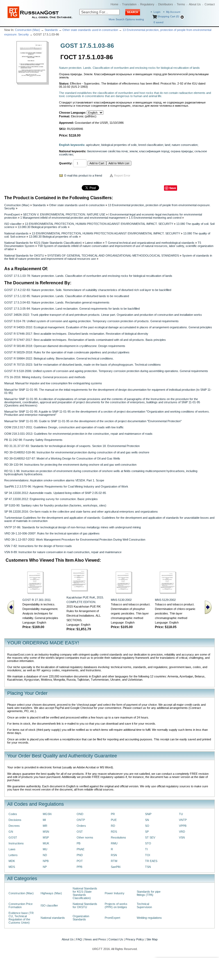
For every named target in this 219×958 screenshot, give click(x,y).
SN (147, 819)
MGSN (47, 814)
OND (80, 814)
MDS (12, 866)
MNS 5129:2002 (165, 599)
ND (45, 855)
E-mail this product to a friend (83, 175)
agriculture (93, 144)
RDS (114, 831)
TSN (148, 866)
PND (80, 855)
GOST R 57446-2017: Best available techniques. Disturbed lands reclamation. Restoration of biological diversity (76, 333)
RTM (114, 861)
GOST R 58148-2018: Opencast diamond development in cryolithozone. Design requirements (64, 346)
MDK (12, 861)
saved (158, 22)
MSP (46, 837)
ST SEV (150, 837)
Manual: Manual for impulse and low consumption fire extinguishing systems (53, 383)
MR (45, 825)
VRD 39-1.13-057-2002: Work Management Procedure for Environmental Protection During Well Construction (74, 539)
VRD (182, 831)
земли (133, 151)
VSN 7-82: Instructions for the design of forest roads (38, 546)
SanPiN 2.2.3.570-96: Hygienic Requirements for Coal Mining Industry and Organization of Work (66, 486)
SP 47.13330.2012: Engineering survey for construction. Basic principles (51, 499)
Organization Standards (81, 918)
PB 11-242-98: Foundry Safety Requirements (33, 439)
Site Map (152, 939)
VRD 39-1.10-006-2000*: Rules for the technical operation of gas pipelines (52, 533)
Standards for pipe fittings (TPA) (149, 893)
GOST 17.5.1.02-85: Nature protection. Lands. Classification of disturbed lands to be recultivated (66, 296)
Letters (13, 855)
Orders (81, 825)
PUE (114, 819)
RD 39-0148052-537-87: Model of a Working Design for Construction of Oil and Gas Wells (62, 458)
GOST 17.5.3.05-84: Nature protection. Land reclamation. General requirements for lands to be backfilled (72, 308)
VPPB (182, 825)
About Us (195, 4)
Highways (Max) (51, 893)
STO (148, 843)
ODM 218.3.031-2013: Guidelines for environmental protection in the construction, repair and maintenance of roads (78, 433)
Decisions (15, 819)
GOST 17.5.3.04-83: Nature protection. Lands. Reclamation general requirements (57, 302)
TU (181, 814)
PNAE (80, 849)
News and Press (95, 939)
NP (45, 866)
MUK (46, 843)
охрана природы (182, 151)
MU (45, 849)
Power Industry (114, 893)
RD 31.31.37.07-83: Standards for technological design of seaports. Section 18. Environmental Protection (72, 446)
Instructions (16, 843)
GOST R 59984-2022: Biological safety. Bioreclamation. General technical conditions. (59, 358)
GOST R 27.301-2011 (36, 599)
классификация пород (154, 151)
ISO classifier (13, 223)
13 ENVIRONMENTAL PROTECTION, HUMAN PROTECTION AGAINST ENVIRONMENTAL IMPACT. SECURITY (99, 223)
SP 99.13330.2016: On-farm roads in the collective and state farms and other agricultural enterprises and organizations (81, 511)
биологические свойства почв (107, 151)
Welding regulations (149, 917)
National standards (16, 233)
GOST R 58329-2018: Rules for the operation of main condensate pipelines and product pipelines (67, 352)
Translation (129, 4)
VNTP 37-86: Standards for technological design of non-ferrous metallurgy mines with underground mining (72, 527)
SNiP (148, 814)
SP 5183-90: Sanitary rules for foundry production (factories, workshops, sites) (55, 505)
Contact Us (115, 939)
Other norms (85, 837)
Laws (12, 849)
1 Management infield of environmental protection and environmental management (73, 217)
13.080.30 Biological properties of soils (42, 227)
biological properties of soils (119, 144)
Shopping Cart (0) (168, 16)
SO (147, 825)
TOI (147, 855)
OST (80, 831)
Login (157, 11)
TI (146, 849)
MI (44, 819)
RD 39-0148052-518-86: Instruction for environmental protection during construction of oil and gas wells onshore (76, 452)
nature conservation (185, 144)
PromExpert (12, 214)
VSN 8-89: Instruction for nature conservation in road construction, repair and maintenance (63, 552)
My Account (173, 11)
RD (113, 825)
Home (114, 4)
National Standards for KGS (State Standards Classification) (43, 242)
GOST (13, 837)
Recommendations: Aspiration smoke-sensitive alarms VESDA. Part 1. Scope (54, 480)
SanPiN (115, 866)
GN (11, 831)
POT (80, 861)
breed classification (150, 144)
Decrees (14, 825)
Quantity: (65, 163)
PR (113, 814)
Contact (210, 4)
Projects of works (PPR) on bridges (116, 905)
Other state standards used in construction (90, 29)
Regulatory (147, 4)
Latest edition (93, 242)
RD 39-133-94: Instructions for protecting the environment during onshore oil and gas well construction (70, 464)
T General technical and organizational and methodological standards (149, 242)
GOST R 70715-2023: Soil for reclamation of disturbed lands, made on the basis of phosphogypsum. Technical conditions (82, 364)
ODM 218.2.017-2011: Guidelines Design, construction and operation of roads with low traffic (64, 427)
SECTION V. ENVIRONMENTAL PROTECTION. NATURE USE (64, 214)
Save (172, 188)
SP (147, 831)
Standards (51, 29)
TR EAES (151, 861)
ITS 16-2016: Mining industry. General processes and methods (44, 377)
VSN (182, 837)
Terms (181, 4)
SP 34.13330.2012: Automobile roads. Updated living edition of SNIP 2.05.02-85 (55, 492)
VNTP (183, 819)
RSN (114, 855)
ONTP (81, 819)
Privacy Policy (135, 939)
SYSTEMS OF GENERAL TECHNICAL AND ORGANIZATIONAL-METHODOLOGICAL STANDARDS (113, 255)
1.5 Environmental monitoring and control (155, 217)
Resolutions (118, 837)
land (167, 144)
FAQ (79, 939)
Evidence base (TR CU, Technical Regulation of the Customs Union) (21, 917)
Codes (13, 814)
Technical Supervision (144, 905)
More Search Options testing (126, 19)
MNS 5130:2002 (121, 599)
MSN (46, 831)
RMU (114, 843)
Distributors (165, 4)
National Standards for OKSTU (24, 255)
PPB (79, 866)
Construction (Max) (27, 29)
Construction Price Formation (21, 905)
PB (78, 843)
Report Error (122, 175)
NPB (46, 861)
